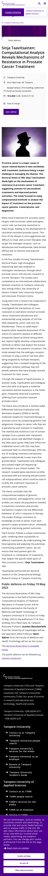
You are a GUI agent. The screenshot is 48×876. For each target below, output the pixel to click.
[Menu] (43, 3)
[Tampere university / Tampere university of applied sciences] (13, 3)
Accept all (24, 863)
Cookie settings (24, 856)
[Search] (38, 3)
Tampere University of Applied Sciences (34, 12)
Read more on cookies (18, 848)
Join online (11, 111)
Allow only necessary (24, 870)
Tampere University (13, 12)
